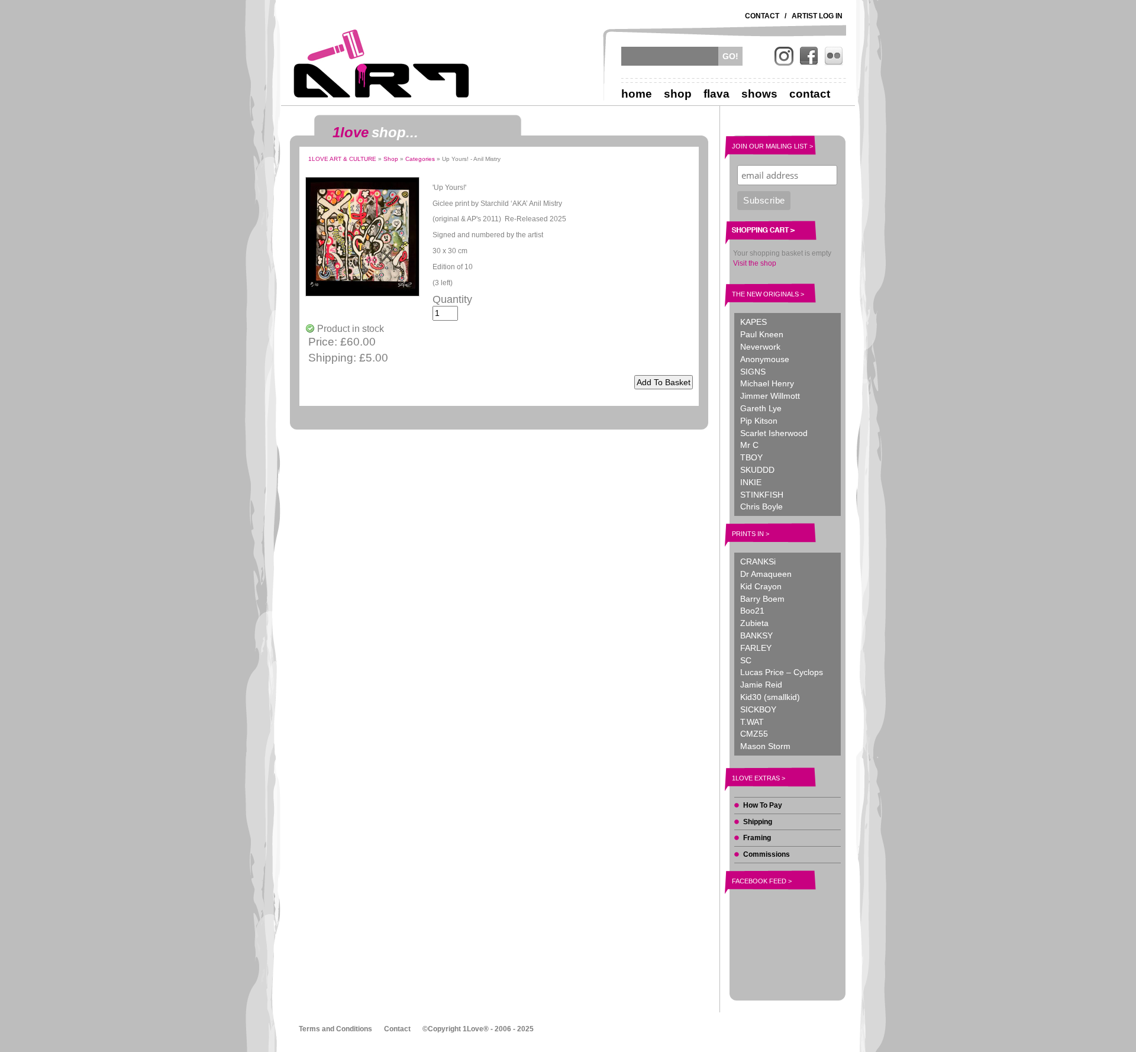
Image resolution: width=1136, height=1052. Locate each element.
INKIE (750, 482)
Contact (762, 16)
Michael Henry (767, 383)
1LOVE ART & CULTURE (342, 159)
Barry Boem (762, 599)
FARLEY (756, 648)
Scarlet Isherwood (774, 433)
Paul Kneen (761, 334)
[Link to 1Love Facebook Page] (808, 56)
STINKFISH (761, 494)
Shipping (757, 822)
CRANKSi (758, 561)
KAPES (753, 322)
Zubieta (754, 623)
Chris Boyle (761, 506)
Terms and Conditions (335, 1029)
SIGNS (753, 371)
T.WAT (752, 722)
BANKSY (756, 635)
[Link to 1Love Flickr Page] (833, 56)
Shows (759, 94)
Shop (678, 94)
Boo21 (752, 610)
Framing (757, 838)
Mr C (749, 445)
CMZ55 (754, 733)
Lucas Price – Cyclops (781, 672)
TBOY (751, 457)
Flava (716, 94)
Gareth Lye (761, 408)
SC (745, 660)
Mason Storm (765, 746)
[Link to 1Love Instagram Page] (783, 56)
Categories (420, 159)
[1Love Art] (381, 63)
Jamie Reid (761, 684)
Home (636, 94)
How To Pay (762, 805)
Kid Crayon (761, 586)
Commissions (766, 854)
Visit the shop (754, 263)
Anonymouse (764, 359)
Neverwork (760, 346)
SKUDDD (757, 470)
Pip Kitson (758, 420)
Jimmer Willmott (770, 396)
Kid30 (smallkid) (770, 697)
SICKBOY (758, 709)
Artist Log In (817, 16)
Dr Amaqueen (766, 574)
